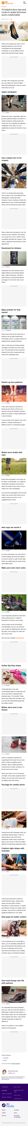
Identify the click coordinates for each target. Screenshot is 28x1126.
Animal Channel (7, 1097)
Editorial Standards (16, 1063)
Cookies (16, 1110)
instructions (20, 638)
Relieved (4, 1090)
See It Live (17, 1087)
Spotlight (17, 1095)
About (4, 1110)
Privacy (4, 1115)
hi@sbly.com (11, 1073)
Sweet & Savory (7, 1093)
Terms (4, 1113)
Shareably (5, 1087)
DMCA (15, 1113)
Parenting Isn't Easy (19, 1091)
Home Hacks (18, 1098)
